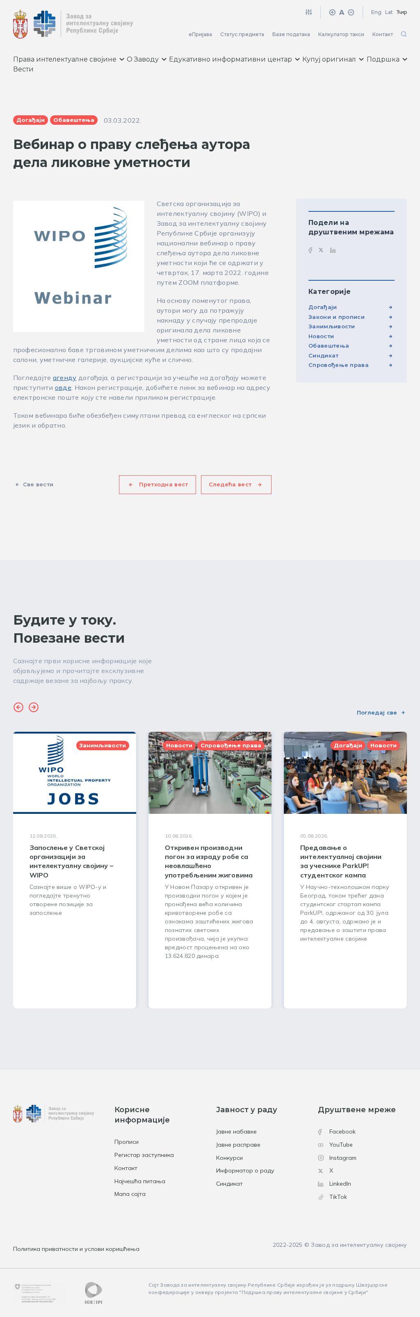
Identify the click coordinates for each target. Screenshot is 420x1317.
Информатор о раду (245, 1170)
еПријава (200, 34)
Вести (23, 69)
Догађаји (322, 307)
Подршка (383, 59)
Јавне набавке (236, 1131)
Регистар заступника (144, 1155)
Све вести (38, 484)
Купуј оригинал (329, 59)
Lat (389, 12)
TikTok (338, 1196)
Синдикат (323, 355)
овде (63, 387)
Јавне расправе (238, 1144)
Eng (376, 12)
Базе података (291, 34)
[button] (18, 708)
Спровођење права (338, 365)
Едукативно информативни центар (230, 59)
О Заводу (143, 59)
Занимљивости (331, 326)
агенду (65, 377)
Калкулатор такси (341, 34)
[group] (74, 870)
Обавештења (328, 345)
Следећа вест (230, 484)
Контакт (382, 34)
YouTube (341, 1144)
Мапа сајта (130, 1194)
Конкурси (229, 1157)
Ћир (402, 12)
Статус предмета (242, 34)
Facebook (342, 1131)
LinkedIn (340, 1183)
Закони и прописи (336, 317)
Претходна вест (163, 484)
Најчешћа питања (139, 1181)
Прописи (126, 1141)
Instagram (342, 1157)
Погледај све (377, 712)
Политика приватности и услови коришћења (76, 1249)
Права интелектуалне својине (64, 59)
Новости (321, 336)
